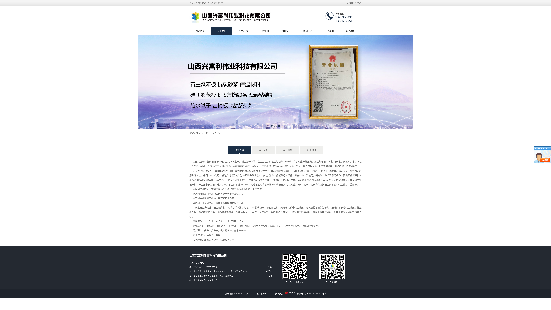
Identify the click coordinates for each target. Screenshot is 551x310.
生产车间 (329, 31)
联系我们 (350, 3)
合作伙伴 (286, 31)
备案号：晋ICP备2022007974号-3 (311, 294)
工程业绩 (264, 31)
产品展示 (243, 31)
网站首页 (200, 31)
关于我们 (221, 31)
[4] (275, 82)
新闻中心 (307, 31)
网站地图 (358, 3)
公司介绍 (216, 133)
